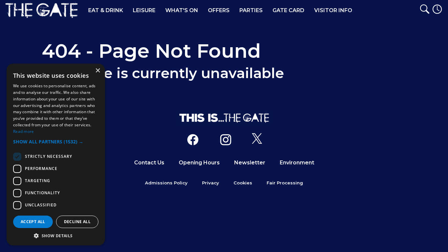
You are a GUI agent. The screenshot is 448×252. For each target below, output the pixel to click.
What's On (181, 10)
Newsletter (249, 162)
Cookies (243, 182)
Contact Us (149, 162)
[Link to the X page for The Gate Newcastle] (257, 141)
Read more (23, 131)
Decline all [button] (77, 221)
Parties (251, 10)
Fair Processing (285, 182)
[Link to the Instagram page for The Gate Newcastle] (225, 141)
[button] (55, 141)
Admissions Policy (166, 182)
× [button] (97, 70)
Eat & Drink (105, 10)
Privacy (210, 182)
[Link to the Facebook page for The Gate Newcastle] (192, 141)
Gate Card (288, 10)
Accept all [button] (33, 221)
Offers (219, 10)
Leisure (144, 10)
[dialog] (56, 154)
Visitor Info (333, 10)
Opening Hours (199, 162)
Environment (297, 162)
